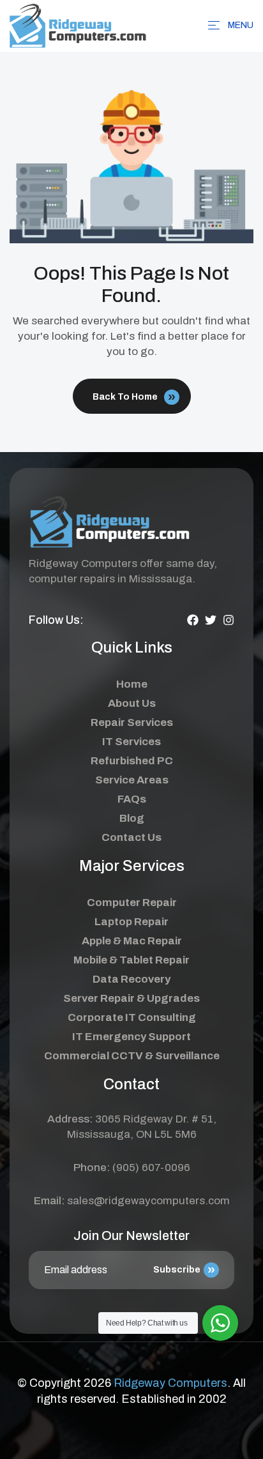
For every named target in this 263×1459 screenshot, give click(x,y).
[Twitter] (210, 620)
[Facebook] (193, 620)
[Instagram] (228, 620)
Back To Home (125, 397)
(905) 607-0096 (151, 1167)
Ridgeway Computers (170, 1383)
